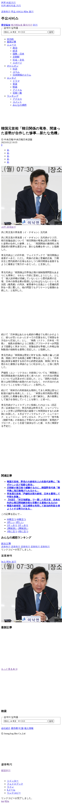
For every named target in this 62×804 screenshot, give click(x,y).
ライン (10, 787)
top (2, 801)
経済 (15, 51)
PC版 (21, 728)
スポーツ (17, 63)
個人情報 (28, 728)
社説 (15, 69)
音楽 (15, 84)
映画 (15, 87)
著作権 (14, 728)
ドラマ (16, 81)
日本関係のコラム (22, 75)
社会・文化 (18, 60)
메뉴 (7, 801)
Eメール (11, 790)
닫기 (35, 25)
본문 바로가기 (8, 2)
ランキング (12, 96)
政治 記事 (6, 543)
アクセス (17, 99)
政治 (15, 48)
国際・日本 (18, 54)
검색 (51, 32)
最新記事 (11, 42)
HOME (10, 39)
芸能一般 (17, 93)
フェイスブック (15, 784)
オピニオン (12, 66)
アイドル (17, 90)
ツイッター (12, 781)
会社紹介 (5, 728)
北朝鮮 (16, 57)
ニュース (11, 45)
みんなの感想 (20, 105)
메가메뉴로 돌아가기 (21, 25)
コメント (17, 102)
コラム (16, 72)
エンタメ (11, 78)
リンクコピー (14, 793)
